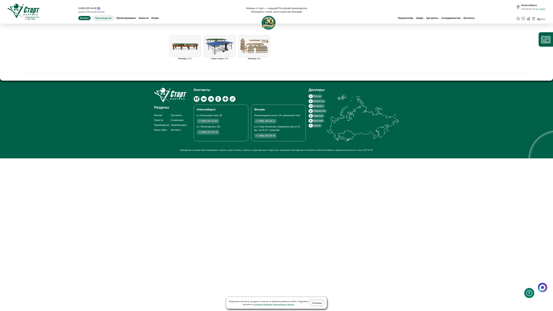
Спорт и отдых (217, 59)
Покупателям (405, 18)
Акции (419, 18)
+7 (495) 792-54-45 (265, 135)
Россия (315, 96)
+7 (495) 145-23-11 (265, 121)
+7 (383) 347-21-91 (208, 121)
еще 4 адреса (541, 9)
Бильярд (182, 59)
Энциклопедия (178, 125)
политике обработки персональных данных (273, 304)
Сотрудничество (451, 18)
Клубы (155, 18)
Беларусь (316, 106)
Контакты (469, 18)
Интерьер (252, 59)
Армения (316, 116)
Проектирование (126, 18)
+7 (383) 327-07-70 (208, 132)
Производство (103, 18)
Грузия (315, 125)
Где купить (432, 18)
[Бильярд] (185, 46)
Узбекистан (317, 111)
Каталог (84, 18)
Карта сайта (160, 130)
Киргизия (316, 121)
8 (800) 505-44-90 (87, 8)
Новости (144, 18)
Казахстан (317, 101)
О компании (177, 120)
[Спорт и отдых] (219, 46)
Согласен (317, 303)
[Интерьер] (254, 46)
